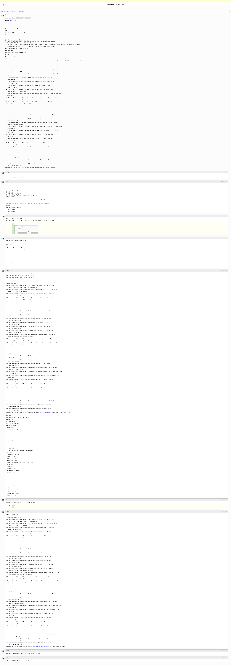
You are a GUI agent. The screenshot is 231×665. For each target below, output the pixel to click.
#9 (6, 657)
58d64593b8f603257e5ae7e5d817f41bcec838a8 (97, 60)
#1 (6, 172)
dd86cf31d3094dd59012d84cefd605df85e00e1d (45, 412)
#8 (6, 650)
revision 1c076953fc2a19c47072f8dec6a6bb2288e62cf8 (39, 646)
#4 (6, 237)
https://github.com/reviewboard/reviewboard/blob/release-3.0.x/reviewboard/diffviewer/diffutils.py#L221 (27, 203)
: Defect (28, 17)
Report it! (17, 1)
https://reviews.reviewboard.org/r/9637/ (26, 275)
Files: (10, 223)
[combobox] (8, 11)
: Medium (20, 17)
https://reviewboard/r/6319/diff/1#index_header (15, 34)
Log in (223, 4)
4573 (7, 14)
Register (227, 4)
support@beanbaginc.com (29, 1)
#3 (6, 215)
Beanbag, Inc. (110, 4)
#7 (6, 511)
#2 (6, 181)
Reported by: (7, 20)
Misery (11, 20)
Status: (10, 505)
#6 (6, 499)
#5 (6, 270)
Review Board (120, 4)
